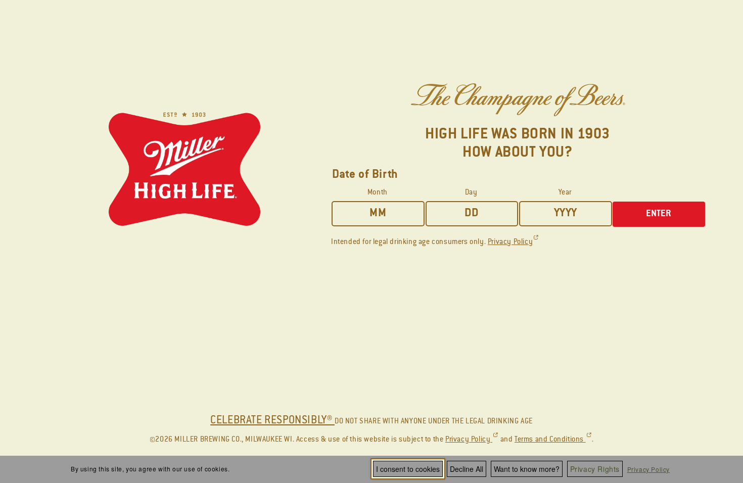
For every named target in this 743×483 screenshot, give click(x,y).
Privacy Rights (595, 469)
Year (565, 193)
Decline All (466, 469)
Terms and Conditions (553, 440)
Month (377, 193)
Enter (658, 214)
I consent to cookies (408, 469)
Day (471, 193)
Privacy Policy (648, 469)
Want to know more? (527, 469)
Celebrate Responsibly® (272, 421)
